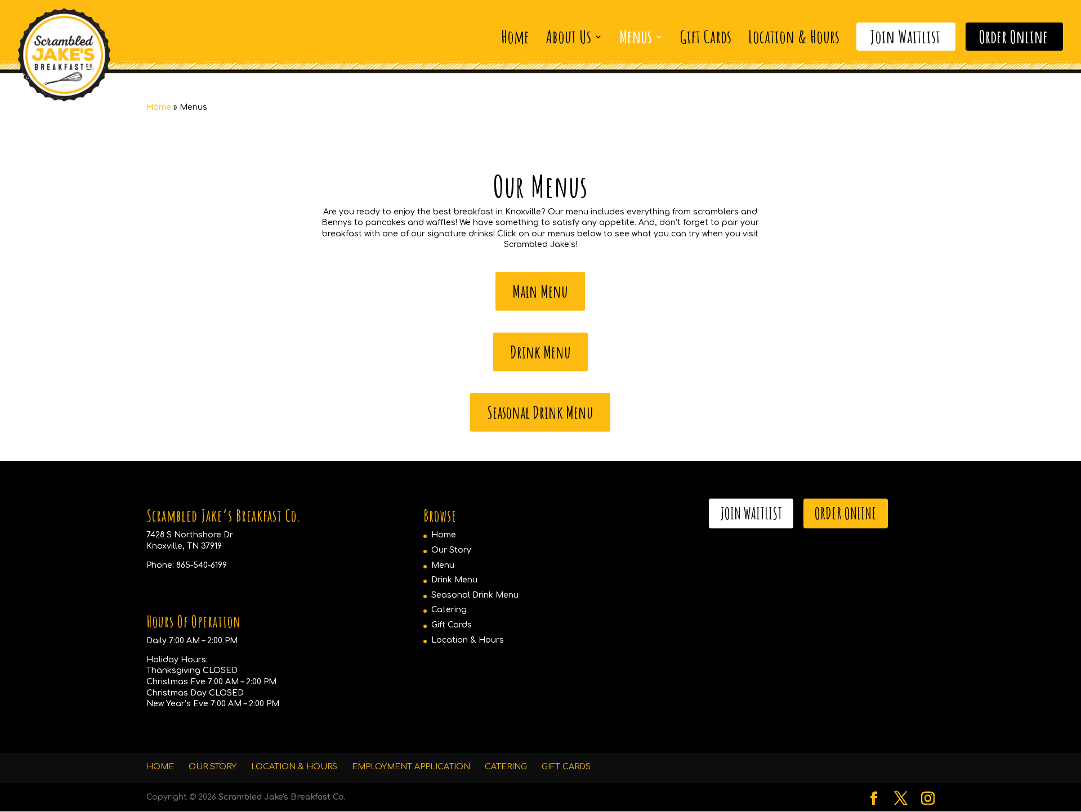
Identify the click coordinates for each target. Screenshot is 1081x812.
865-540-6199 (201, 565)
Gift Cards (705, 37)
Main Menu (540, 291)
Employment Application (411, 766)
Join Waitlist (905, 37)
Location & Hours (793, 37)
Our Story (451, 550)
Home (515, 37)
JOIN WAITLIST (751, 513)
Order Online (1013, 37)
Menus (635, 37)
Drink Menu (540, 352)
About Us (568, 37)
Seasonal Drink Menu (540, 412)
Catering (449, 609)
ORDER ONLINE (846, 513)
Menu (442, 565)
